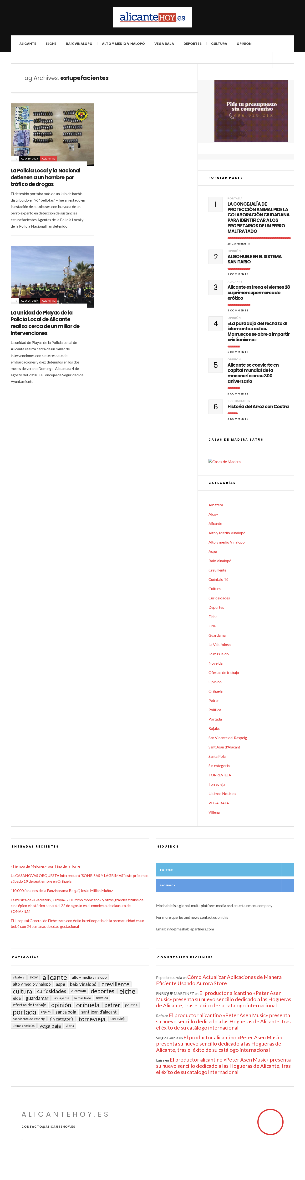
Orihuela (215, 691)
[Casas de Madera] (251, 462)
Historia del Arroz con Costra (258, 407)
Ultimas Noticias (222, 793)
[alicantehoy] (152, 17)
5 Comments (238, 351)
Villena (214, 812)
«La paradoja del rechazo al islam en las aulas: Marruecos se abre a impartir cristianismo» (259, 332)
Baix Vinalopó (79, 43)
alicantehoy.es (66, 1114)
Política (214, 709)
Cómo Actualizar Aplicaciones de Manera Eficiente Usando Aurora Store (219, 980)
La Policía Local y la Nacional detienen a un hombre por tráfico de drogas (46, 177)
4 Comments (238, 418)
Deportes (192, 43)
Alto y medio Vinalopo (226, 542)
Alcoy (213, 514)
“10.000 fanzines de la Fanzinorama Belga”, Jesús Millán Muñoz (62, 890)
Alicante (27, 43)
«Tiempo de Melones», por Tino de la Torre (45, 866)
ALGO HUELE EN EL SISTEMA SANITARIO (255, 259)
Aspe (212, 551)
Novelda (215, 663)
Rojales (214, 728)
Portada (235, 198)
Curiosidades (239, 400)
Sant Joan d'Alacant (224, 747)
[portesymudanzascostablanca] (251, 111)
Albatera (215, 504)
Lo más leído (218, 653)
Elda (212, 626)
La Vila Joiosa (219, 644)
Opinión (244, 43)
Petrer (213, 700)
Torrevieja (216, 784)
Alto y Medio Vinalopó (123, 43)
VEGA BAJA (164, 43)
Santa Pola (217, 756)
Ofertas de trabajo (223, 672)
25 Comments (239, 243)
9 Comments (238, 274)
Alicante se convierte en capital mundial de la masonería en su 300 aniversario (253, 373)
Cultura (219, 43)
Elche (51, 43)
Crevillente (217, 570)
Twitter (166, 870)
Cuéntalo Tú (218, 579)
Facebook (168, 885)
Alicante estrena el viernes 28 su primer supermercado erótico (259, 293)
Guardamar (217, 635)
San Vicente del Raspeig (227, 737)
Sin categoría (219, 765)
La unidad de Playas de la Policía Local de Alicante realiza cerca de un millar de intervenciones (45, 323)
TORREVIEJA (219, 775)
